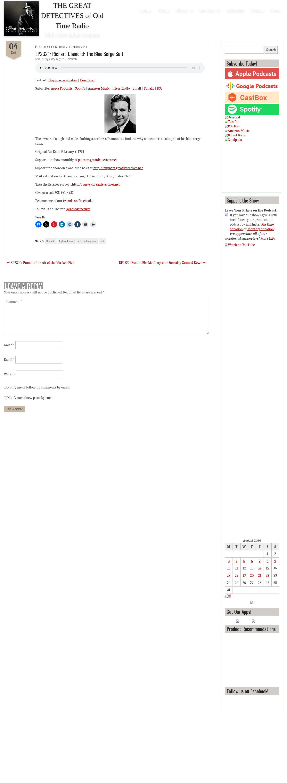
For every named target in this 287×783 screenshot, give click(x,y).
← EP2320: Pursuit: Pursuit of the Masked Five (40, 263)
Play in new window (62, 80)
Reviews (207, 10)
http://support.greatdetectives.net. (118, 168)
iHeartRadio (121, 88)
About (163, 10)
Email (137, 88)
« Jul (228, 596)
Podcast (63, 47)
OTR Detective (51, 47)
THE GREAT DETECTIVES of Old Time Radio (72, 16)
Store (275, 10)
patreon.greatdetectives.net (97, 160)
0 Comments (71, 59)
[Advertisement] (251, 168)
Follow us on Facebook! (247, 691)
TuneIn (149, 88)
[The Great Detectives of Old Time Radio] (21, 18)
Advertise (235, 10)
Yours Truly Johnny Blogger (50, 59)
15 (267, 568)
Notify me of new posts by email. (30, 398)
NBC (41, 47)
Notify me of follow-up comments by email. (38, 387)
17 (228, 575)
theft (102, 241)
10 (228, 568)
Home (145, 10)
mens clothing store (86, 241)
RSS (159, 88)
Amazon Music (99, 88)
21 (259, 575)
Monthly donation (260, 229)
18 (236, 575)
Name (9, 345)
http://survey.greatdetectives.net (96, 184)
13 (251, 568)
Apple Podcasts (61, 88)
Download (87, 80)
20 (252, 575)
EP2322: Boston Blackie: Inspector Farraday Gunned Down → (162, 263)
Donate (257, 10)
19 (244, 575)
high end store (66, 241)
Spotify (80, 88)
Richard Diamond (78, 47)
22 (267, 575)
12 (244, 568)
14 (259, 568)
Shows (182, 10)
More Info (267, 238)
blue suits (50, 241)
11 (236, 568)
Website (9, 374)
